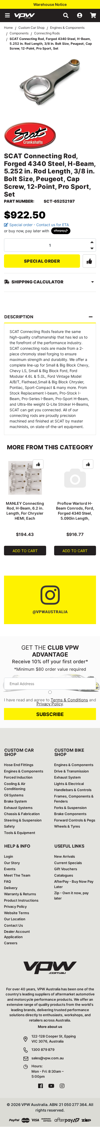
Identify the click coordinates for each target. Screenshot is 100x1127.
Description (18, 316)
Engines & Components (23, 771)
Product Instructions (21, 900)
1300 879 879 (42, 1049)
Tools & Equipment (19, 833)
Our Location (14, 919)
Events (9, 869)
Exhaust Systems (18, 807)
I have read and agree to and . (50, 702)
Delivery (10, 888)
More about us (50, 1026)
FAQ (7, 881)
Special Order (42, 261)
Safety (9, 826)
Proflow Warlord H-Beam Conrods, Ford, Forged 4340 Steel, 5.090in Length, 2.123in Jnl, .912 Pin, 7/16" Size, (75, 516)
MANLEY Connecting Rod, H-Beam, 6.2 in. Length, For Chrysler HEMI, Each (25, 511)
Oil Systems (13, 795)
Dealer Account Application (17, 934)
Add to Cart (25, 550)
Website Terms (16, 913)
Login (8, 856)
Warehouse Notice (50, 4)
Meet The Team (17, 875)
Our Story (12, 863)
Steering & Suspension (23, 820)
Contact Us (13, 925)
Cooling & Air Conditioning (14, 786)
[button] (7, 15)
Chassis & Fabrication (22, 814)
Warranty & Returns (20, 894)
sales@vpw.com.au (47, 1058)
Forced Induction (18, 777)
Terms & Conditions (69, 699)
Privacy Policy (50, 703)
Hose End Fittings (18, 765)
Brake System (15, 801)
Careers (10, 943)
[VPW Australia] (31, 15)
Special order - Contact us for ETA (38, 224)
